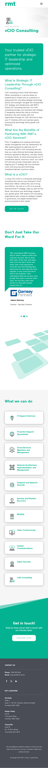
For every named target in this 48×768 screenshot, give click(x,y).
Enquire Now (24, 638)
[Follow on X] (11, 681)
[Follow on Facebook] (6, 681)
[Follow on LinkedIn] (16, 681)
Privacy (27, 758)
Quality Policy (34, 758)
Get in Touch (16, 209)
